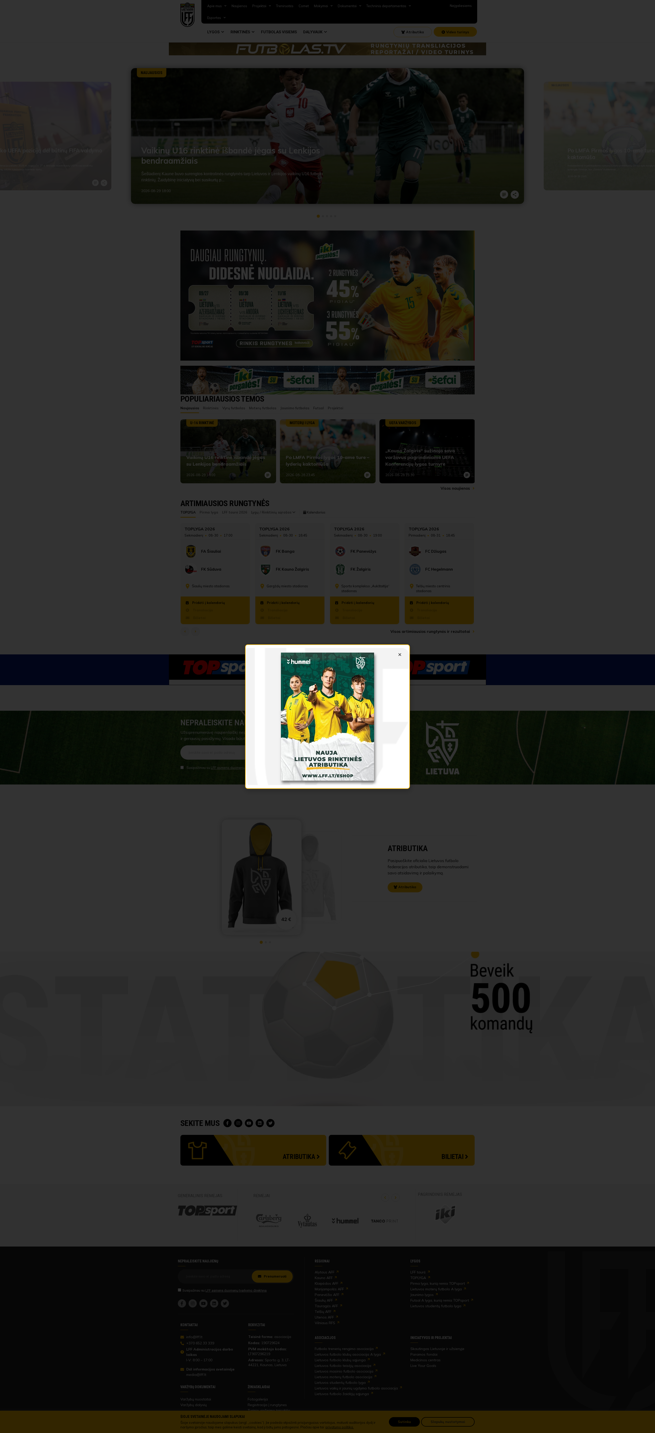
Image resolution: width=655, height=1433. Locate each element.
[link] (327, 717)
